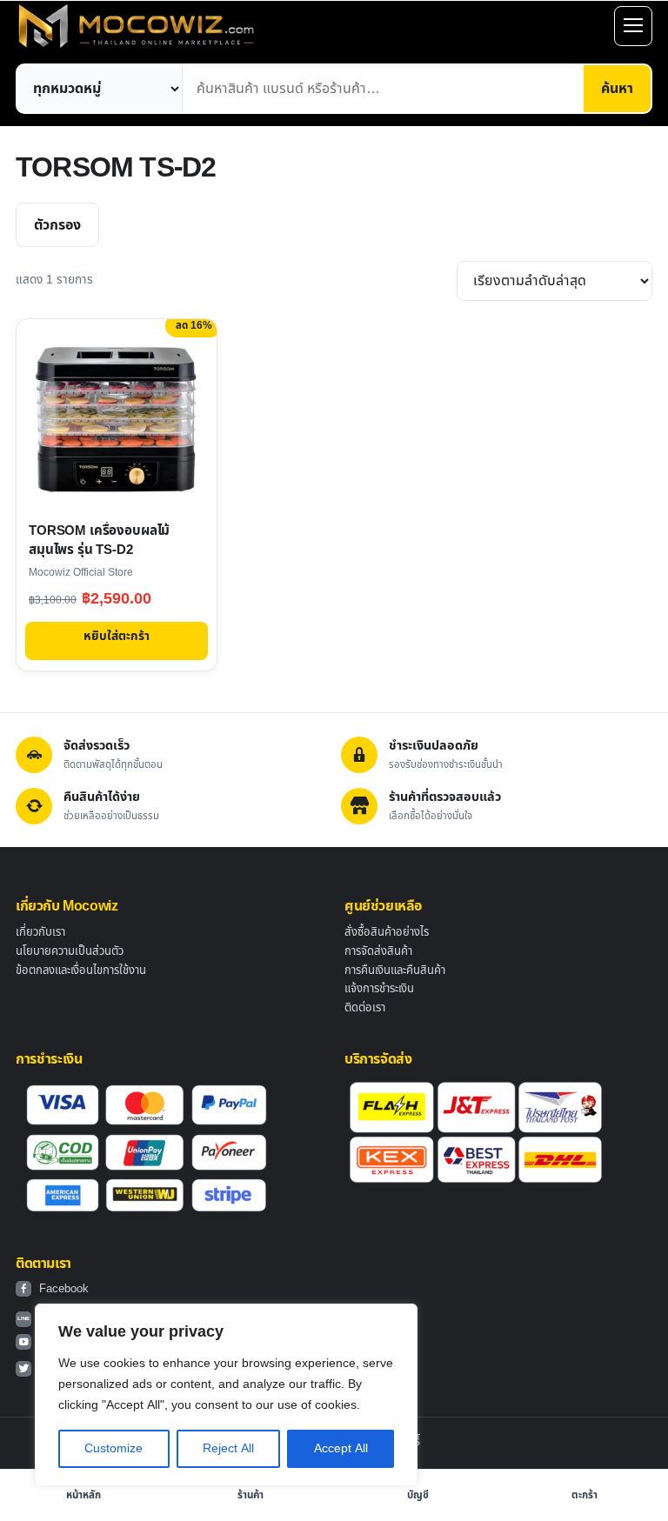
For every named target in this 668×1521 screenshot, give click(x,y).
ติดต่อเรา (364, 1008)
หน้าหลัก (83, 1495)
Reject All (228, 1448)
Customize (113, 1448)
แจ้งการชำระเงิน (379, 988)
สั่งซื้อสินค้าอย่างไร (386, 932)
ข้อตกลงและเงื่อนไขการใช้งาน (81, 970)
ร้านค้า (250, 1495)
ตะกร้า (584, 1495)
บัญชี (418, 1495)
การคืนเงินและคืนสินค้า (394, 970)
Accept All (341, 1448)
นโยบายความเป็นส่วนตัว (70, 951)
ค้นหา (617, 88)
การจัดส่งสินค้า (378, 951)
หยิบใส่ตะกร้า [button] (117, 636)
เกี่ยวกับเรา (40, 932)
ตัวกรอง (57, 225)
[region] (226, 1395)
